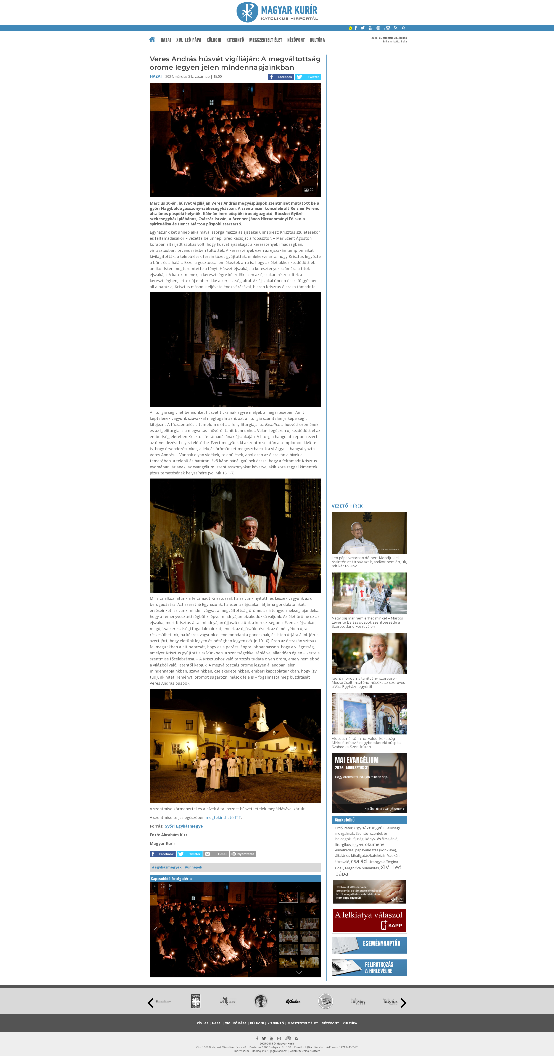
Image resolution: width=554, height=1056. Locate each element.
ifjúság (358, 838)
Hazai (166, 40)
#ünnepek (193, 867)
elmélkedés (344, 850)
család (359, 861)
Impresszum (241, 1051)
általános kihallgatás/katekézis (360, 855)
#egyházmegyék (167, 867)
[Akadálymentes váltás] (350, 28)
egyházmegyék (369, 828)
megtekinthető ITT (223, 817)
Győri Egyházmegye (183, 826)
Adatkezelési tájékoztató (305, 1051)
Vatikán (393, 855)
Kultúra (317, 40)
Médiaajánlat (259, 1051)
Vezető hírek (347, 506)
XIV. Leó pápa (188, 40)
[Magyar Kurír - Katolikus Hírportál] (277, 21)
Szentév (362, 833)
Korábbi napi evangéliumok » (384, 809)
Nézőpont (296, 40)
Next (403, 1003)
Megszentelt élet (265, 40)
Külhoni (214, 40)
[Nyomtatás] (243, 856)
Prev (150, 1003)
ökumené (375, 844)
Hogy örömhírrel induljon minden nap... (362, 767)
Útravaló (342, 861)
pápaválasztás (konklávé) (375, 850)
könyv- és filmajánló (381, 838)
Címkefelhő (345, 820)
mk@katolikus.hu (313, 1047)
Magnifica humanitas (362, 868)
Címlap (202, 1023)
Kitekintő (235, 40)
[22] (235, 196)
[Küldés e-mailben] (216, 856)
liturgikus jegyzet (349, 844)
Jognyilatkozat (278, 1051)
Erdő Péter (344, 828)
